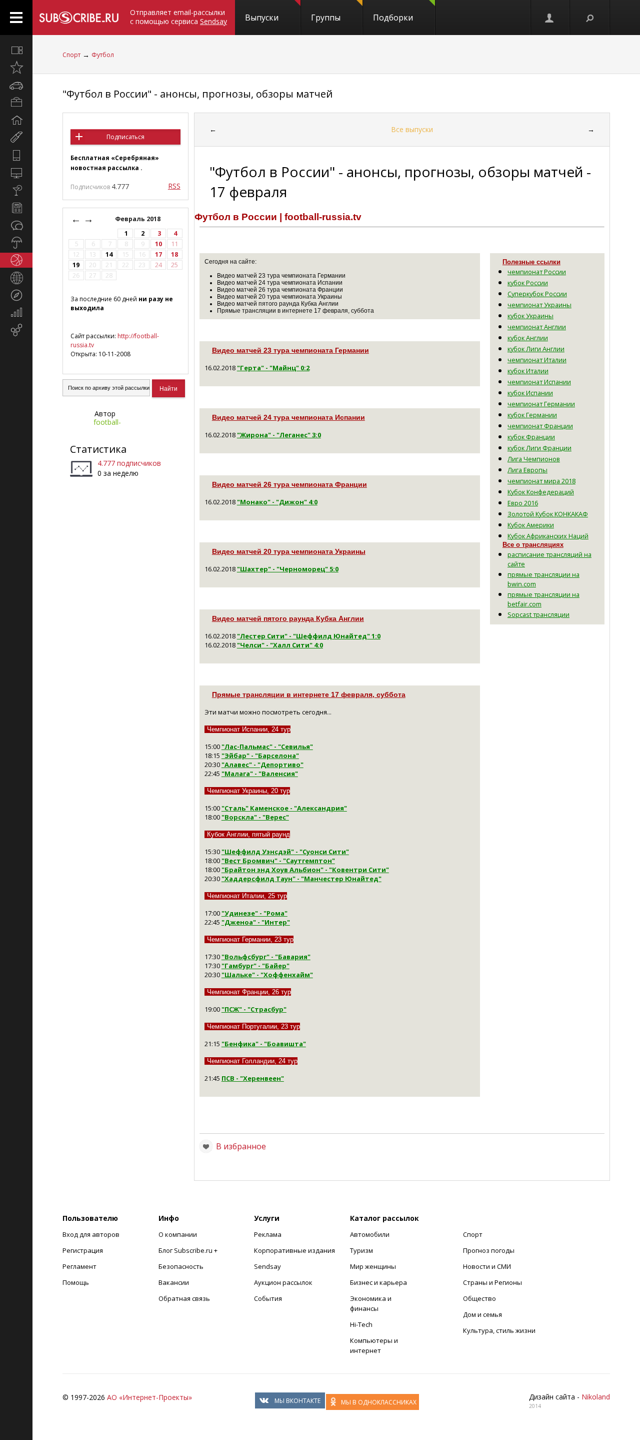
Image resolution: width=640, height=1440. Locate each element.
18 (174, 254)
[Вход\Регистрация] (550, 17)
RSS (174, 186)
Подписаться (125, 137)
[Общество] (16, 225)
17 (158, 254)
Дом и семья (482, 1314)
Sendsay (267, 1266)
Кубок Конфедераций (541, 491)
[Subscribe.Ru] (78, 17)
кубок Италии (528, 370)
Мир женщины (373, 1266)
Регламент (79, 1266)
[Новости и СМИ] (16, 207)
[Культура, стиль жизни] (16, 190)
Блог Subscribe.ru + (188, 1250)
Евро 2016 (523, 502)
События (268, 1298)
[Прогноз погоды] (16, 242)
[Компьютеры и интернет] (16, 172)
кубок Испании (530, 392)
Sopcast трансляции (539, 614)
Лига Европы (528, 469)
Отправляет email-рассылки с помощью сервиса (178, 17)
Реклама (268, 1234)
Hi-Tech (361, 1324)
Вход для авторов (91, 1234)
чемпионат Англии (537, 326)
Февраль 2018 (138, 219)
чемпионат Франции (540, 425)
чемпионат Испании (539, 381)
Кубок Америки (531, 524)
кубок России (528, 282)
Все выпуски (412, 129)
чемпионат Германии (541, 403)
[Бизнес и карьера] (16, 102)
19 (76, 265)
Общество (479, 1298)
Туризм (361, 1250)
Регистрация (82, 1250)
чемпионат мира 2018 (542, 480)
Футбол (103, 55)
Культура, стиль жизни (499, 1330)
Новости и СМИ (487, 1266)
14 (109, 254)
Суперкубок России (537, 293)
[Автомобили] (16, 85)
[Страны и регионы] (16, 277)
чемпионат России (537, 271)
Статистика (98, 449)
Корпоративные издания (294, 1250)
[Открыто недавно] (16, 67)
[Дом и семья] (16, 120)
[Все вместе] (16, 50)
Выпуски (261, 17)
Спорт (71, 55)
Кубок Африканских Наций (548, 535)
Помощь (75, 1282)
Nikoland (596, 1396)
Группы (325, 17)
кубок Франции (531, 436)
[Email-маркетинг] (16, 330)
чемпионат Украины (540, 304)
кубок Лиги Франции (540, 447)
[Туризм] (16, 295)
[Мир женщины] (16, 137)
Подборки (393, 17)
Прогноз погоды (488, 1250)
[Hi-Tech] (16, 155)
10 (158, 244)
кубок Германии (532, 414)
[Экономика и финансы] (16, 312)
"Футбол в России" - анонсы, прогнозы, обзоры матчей (197, 94)
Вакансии (173, 1282)
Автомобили (370, 1234)
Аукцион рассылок (283, 1282)
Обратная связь (184, 1298)
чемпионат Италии (537, 359)
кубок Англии (528, 337)
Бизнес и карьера (378, 1282)
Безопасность (181, 1266)
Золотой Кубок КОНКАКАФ (548, 513)
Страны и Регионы (492, 1282)
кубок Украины (531, 315)
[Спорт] (16, 260)
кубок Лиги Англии (536, 348)
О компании (177, 1234)
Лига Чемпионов (534, 458)
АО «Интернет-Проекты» (149, 1397)
